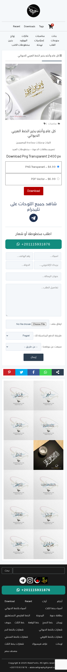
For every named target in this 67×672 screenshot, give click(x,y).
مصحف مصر (11, 651)
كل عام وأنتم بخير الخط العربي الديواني (38, 56)
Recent (16, 26)
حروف (8, 623)
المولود (23, 40)
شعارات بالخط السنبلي (16, 637)
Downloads (29, 26)
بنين (10, 40)
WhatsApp (46, 372)
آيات (44, 601)
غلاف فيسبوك (39, 644)
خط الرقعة (33, 623)
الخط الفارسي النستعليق (17, 616)
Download (10, 601)
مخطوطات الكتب (21, 45)
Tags (41, 26)
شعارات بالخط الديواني (50, 630)
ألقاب (52, 45)
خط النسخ (47, 623)
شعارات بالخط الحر (14, 630)
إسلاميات (39, 40)
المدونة (40, 616)
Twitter (21, 372)
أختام (59, 601)
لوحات (59, 644)
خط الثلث (19, 623)
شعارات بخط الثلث (14, 644)
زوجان (59, 623)
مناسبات (40, 36)
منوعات (55, 40)
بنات (54, 36)
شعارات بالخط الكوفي (51, 637)
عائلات (25, 36)
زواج (12, 36)
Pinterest (9, 372)
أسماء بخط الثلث (53, 608)
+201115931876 (35, 244)
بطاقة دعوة (56, 616)
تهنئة (40, 45)
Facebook (33, 372)
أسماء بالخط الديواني (15, 608)
